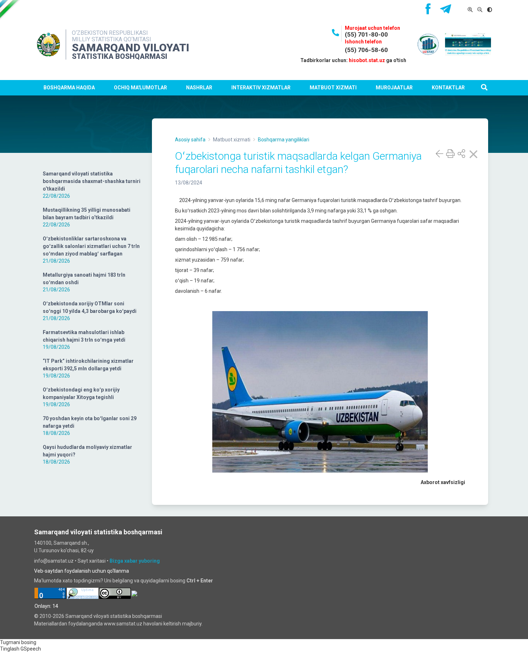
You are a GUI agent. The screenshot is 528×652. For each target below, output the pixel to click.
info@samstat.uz (54, 561)
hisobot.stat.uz (367, 60)
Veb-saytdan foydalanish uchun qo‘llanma (81, 571)
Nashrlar (199, 87)
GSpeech (30, 649)
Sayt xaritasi (92, 561)
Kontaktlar (448, 87)
